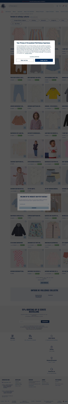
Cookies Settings (34, 56)
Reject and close (24, 60)
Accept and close (44, 60)
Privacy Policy (28, 53)
